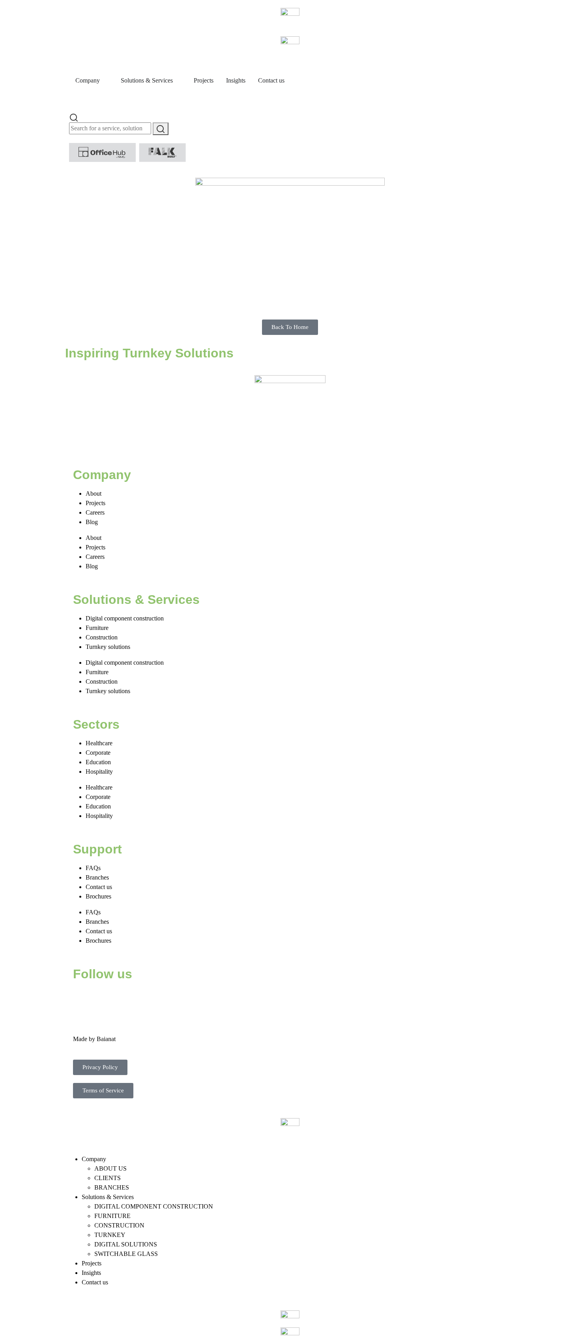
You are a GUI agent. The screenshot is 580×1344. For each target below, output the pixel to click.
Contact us (99, 886)
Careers (95, 512)
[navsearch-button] (74, 116)
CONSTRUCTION (119, 1225)
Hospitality (99, 771)
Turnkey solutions (108, 646)
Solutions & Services (108, 1197)
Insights (91, 1272)
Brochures (98, 896)
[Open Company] (105, 80)
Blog (92, 522)
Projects (95, 503)
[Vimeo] (168, 998)
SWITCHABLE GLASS (126, 1253)
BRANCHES (111, 1187)
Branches (97, 877)
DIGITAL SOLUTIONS (125, 1244)
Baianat (106, 1039)
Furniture (97, 627)
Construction (102, 637)
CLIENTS (107, 1178)
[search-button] (160, 128)
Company (94, 1159)
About (93, 493)
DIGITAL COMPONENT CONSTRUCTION (153, 1206)
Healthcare (99, 743)
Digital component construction (125, 618)
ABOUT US (110, 1168)
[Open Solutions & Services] (178, 80)
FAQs (93, 868)
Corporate (98, 752)
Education (98, 762)
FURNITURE (112, 1215)
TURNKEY (109, 1234)
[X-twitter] (104, 998)
